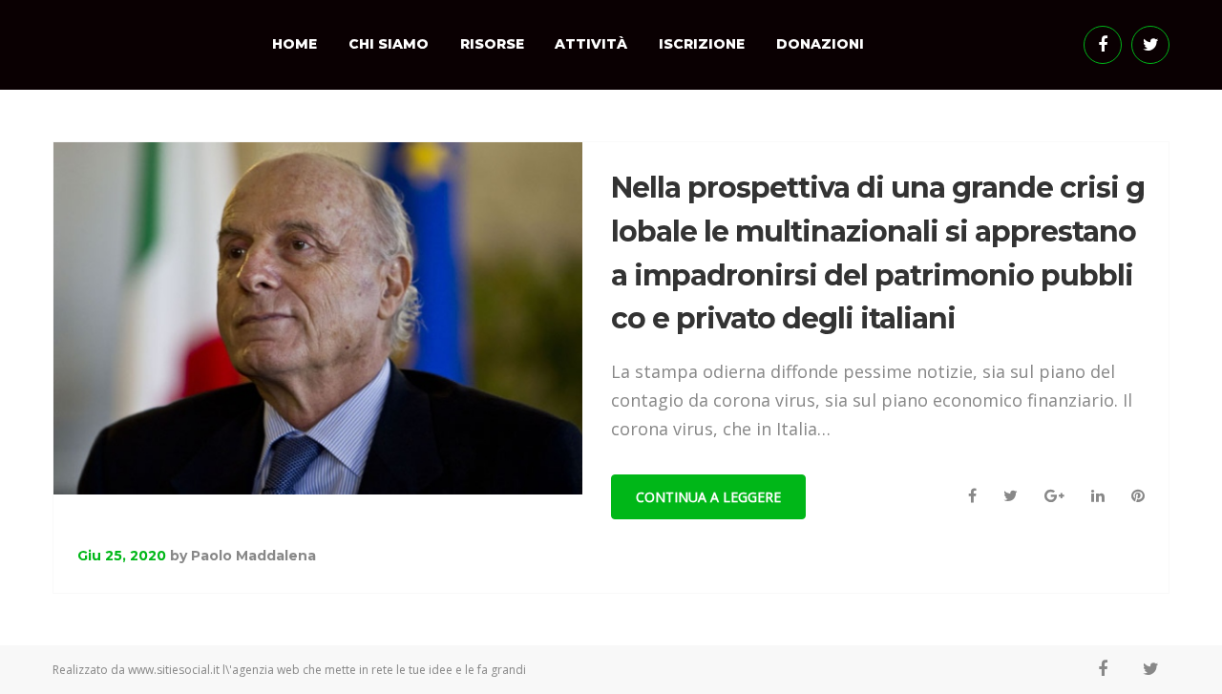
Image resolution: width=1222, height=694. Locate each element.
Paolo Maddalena (253, 555)
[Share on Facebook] (972, 496)
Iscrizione (702, 44)
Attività (591, 44)
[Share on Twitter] (1010, 496)
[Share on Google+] (1054, 496)
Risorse (492, 44)
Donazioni (820, 44)
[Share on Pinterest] (1138, 496)
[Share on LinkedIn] (1098, 496)
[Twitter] (1150, 45)
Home (294, 44)
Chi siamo (388, 44)
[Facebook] (1103, 45)
